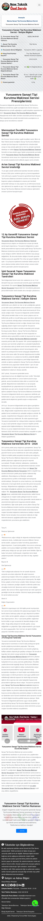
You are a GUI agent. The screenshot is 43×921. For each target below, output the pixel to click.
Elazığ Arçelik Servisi (8, 912)
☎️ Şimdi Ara (21, 831)
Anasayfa (21, 18)
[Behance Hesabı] (20, 886)
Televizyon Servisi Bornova (10, 905)
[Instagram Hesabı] (8, 886)
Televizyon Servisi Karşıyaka (25, 912)
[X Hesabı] (5, 886)
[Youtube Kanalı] (3, 886)
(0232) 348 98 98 (33, 36)
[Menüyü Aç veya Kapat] (39, 5)
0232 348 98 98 (23, 892)
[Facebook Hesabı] (11, 886)
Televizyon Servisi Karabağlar (29, 905)
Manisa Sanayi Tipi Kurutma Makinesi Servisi (22, 21)
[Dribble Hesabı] (17, 886)
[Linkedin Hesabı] (23, 886)
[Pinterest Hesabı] (14, 886)
